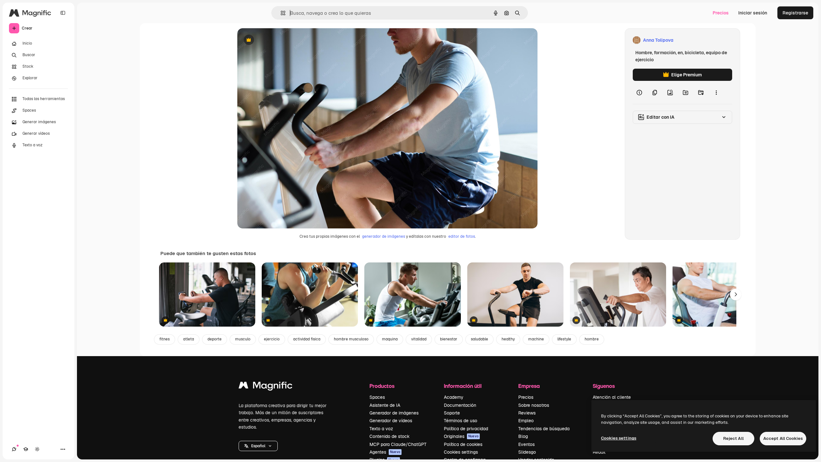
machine (536, 339)
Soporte (452, 413)
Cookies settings (461, 452)
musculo (242, 339)
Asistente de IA (384, 405)
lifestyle (564, 339)
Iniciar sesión (752, 13)
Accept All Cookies (783, 438)
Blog (523, 436)
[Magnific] (265, 387)
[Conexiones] (14, 449)
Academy (453, 397)
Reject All (733, 438)
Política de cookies (463, 444)
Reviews (527, 413)
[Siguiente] (735, 294)
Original (278, 40)
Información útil (463, 385)
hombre (592, 339)
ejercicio (272, 339)
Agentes (384, 452)
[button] (258, 446)
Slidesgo (527, 452)
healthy (508, 339)
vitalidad (419, 339)
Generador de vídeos (390, 421)
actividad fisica (306, 339)
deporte (214, 339)
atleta (188, 339)
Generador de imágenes (394, 413)
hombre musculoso (351, 339)
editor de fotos (461, 236)
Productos (381, 385)
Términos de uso (460, 421)
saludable (479, 339)
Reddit (599, 452)
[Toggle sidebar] (63, 13)
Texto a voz (381, 429)
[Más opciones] (716, 92)
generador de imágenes (383, 236)
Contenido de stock (389, 436)
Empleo (526, 421)
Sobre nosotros (533, 405)
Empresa (529, 385)
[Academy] (26, 449)
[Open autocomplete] (280, 13)
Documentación (460, 405)
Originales (461, 436)
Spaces (377, 397)
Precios (721, 13)
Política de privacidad (466, 429)
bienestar (448, 339)
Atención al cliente (612, 397)
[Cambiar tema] (37, 449)
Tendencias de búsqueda (544, 429)
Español (258, 446)
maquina (390, 339)
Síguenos (604, 385)
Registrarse (795, 13)
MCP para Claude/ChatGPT (398, 444)
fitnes (164, 339)
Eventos (526, 444)
